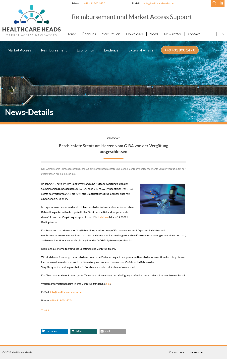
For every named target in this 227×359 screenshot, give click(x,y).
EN (222, 34)
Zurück (45, 310)
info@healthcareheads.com (158, 3)
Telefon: (76, 3)
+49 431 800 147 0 (94, 3)
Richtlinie (103, 217)
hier (108, 283)
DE (211, 34)
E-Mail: (136, 3)
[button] (54, 331)
